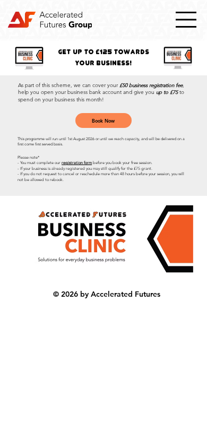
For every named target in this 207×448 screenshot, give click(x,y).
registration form (77, 162)
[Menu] (186, 19)
